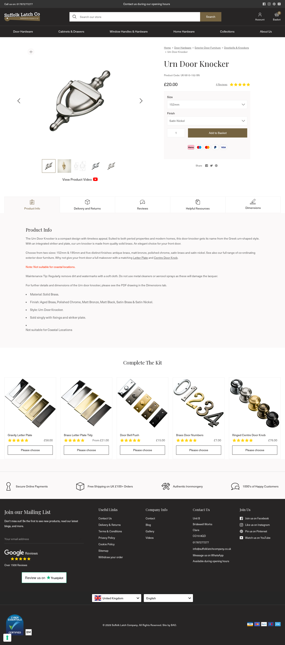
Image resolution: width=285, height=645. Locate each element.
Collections (227, 31)
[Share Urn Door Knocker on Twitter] (211, 165)
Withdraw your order (110, 557)
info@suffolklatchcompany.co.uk (212, 549)
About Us (266, 31)
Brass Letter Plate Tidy (78, 435)
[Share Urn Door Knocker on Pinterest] (216, 165)
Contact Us (105, 518)
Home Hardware (184, 31)
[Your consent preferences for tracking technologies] (7, 638)
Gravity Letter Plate (20, 435)
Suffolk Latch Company (125, 625)
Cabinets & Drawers (71, 31)
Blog (148, 525)
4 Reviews (221, 84)
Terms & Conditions (110, 531)
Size (170, 97)
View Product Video (77, 179)
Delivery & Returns (109, 525)
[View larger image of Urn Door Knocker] (80, 101)
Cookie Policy (106, 544)
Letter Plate (140, 258)
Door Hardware (23, 31)
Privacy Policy (106, 538)
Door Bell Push (129, 435)
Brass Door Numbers (189, 435)
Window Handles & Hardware (129, 31)
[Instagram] (269, 4)
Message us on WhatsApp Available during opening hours (211, 558)
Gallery (150, 531)
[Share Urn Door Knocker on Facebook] (206, 165)
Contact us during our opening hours (146, 4)
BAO (173, 625)
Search (210, 17)
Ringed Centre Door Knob (249, 435)
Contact (150, 518)
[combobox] (116, 598)
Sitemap (103, 551)
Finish (171, 113)
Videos (150, 538)
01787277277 (25, 4)
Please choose (30, 450)
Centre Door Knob (166, 258)
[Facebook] (264, 4)
